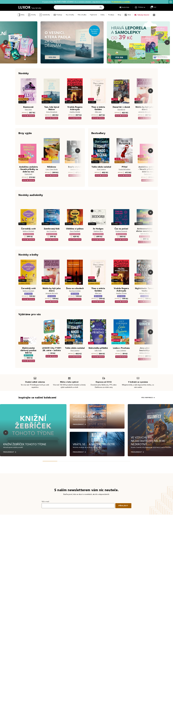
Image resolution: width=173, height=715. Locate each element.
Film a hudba (82, 15)
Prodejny (111, 15)
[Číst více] (72, 42)
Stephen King (74, 169)
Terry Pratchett (75, 231)
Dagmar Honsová (121, 231)
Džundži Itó (121, 109)
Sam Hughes (144, 233)
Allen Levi (98, 112)
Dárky (102, 15)
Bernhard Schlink (74, 291)
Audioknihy (46, 15)
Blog (119, 15)
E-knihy (33, 15)
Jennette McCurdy (144, 112)
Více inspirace (147, 397)
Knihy (22, 15)
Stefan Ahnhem (144, 353)
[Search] (101, 7)
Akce (129, 15)
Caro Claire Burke (52, 169)
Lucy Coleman (121, 350)
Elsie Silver (28, 109)
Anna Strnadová (51, 112)
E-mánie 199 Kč (24, 283)
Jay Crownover (52, 231)
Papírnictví (93, 15)
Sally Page (98, 350)
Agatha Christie (75, 112)
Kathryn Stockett (28, 231)
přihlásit (123, 506)
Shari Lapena (101, 169)
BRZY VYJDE (23, 162)
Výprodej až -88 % (118, 343)
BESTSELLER (23, 99)
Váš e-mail (45, 501)
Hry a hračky (70, 15)
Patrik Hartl (28, 174)
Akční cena (115, 340)
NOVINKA (22, 102)
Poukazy (59, 15)
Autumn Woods (144, 293)
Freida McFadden (124, 169)
